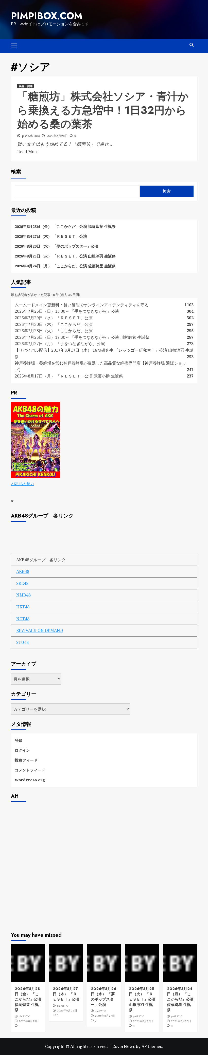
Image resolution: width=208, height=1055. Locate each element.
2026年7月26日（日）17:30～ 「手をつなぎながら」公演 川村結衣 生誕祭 (82, 337)
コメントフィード (30, 769)
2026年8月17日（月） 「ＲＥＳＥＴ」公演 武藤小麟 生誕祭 (69, 376)
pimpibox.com (46, 16)
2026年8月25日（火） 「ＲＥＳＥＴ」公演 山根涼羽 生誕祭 (65, 255)
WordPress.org (30, 779)
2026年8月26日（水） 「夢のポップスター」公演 (56, 246)
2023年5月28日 (57, 136)
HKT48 (22, 607)
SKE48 (22, 583)
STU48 (22, 642)
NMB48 (23, 595)
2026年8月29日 (29, 1021)
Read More (28, 151)
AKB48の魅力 (22, 483)
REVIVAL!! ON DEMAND (39, 630)
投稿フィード (26, 760)
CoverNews (123, 1046)
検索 (16, 171)
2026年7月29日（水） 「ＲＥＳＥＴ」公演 (54, 318)
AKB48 (22, 571)
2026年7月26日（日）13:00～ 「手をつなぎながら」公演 (67, 311)
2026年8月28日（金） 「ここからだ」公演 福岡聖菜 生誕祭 (65, 226)
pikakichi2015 (31, 136)
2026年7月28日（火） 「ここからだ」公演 (54, 330)
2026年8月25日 (181, 1021)
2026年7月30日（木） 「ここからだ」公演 (54, 324)
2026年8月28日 (67, 1010)
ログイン (22, 750)
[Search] (191, 45)
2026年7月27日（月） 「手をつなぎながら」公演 (60, 343)
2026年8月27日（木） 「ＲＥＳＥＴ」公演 (51, 236)
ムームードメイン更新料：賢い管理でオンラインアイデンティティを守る (82, 305)
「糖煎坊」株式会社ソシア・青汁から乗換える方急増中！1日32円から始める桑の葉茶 (103, 110)
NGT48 (22, 619)
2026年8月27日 (105, 1016)
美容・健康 (26, 86)
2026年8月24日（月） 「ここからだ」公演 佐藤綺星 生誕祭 (65, 265)
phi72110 (24, 1016)
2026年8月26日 (143, 1021)
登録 (18, 740)
